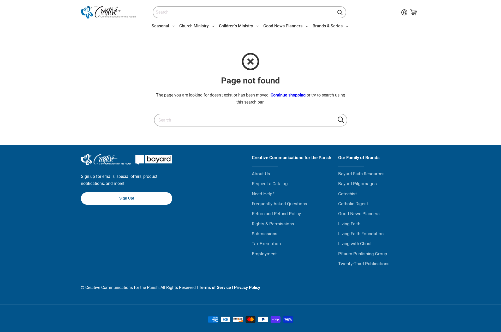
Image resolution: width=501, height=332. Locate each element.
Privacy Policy (247, 287)
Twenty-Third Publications (364, 263)
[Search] (340, 12)
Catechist (347, 193)
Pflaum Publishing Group (362, 253)
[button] (162, 26)
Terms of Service (215, 287)
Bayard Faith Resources (361, 173)
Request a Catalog (270, 183)
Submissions (264, 233)
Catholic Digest (353, 203)
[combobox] (249, 12)
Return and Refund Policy (276, 213)
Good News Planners (359, 213)
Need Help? (263, 193)
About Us (261, 173)
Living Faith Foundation (361, 233)
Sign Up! (126, 198)
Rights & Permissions (273, 223)
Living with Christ (355, 243)
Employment (264, 253)
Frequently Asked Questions (279, 203)
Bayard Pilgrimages (357, 183)
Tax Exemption (266, 243)
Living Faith (349, 223)
